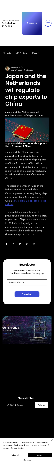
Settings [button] (27, 460)
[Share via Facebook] (6, 243)
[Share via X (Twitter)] (13, 243)
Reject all (15, 454)
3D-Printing (21, 52)
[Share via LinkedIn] (20, 243)
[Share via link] (27, 243)
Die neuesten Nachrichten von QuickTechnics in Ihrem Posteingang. (27, 272)
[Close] (50, 442)
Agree (40, 454)
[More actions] (47, 68)
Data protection (17, 448)
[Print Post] (33, 243)
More (34, 52)
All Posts (7, 52)
